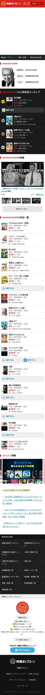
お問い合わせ (23, 640)
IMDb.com (40, 194)
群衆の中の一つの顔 (10, 189)
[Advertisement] (22, 31)
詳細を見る (22, 617)
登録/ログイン (37, 4)
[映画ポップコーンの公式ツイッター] (22, 650)
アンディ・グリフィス (27, 189)
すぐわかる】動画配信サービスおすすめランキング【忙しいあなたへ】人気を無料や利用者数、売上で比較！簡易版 (22, 513)
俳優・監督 (22, 57)
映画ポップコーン (7, 57)
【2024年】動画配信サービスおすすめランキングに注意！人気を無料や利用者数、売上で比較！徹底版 (22, 500)
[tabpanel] (22, 471)
